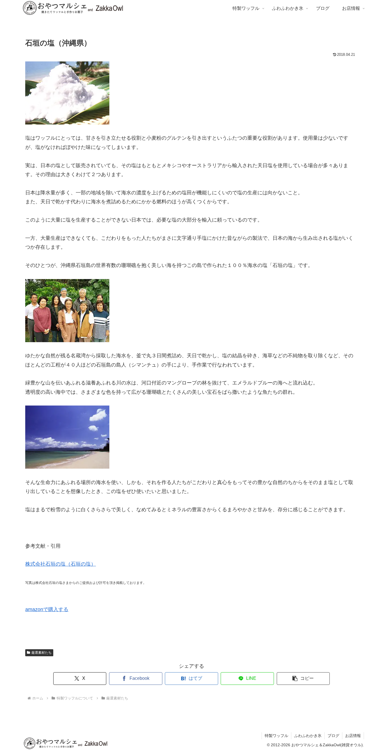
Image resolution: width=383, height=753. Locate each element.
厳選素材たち (41, 653)
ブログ (333, 735)
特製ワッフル (276, 735)
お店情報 (353, 735)
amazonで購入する (46, 609)
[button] (303, 678)
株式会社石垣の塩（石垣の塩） (60, 564)
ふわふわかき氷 (308, 735)
